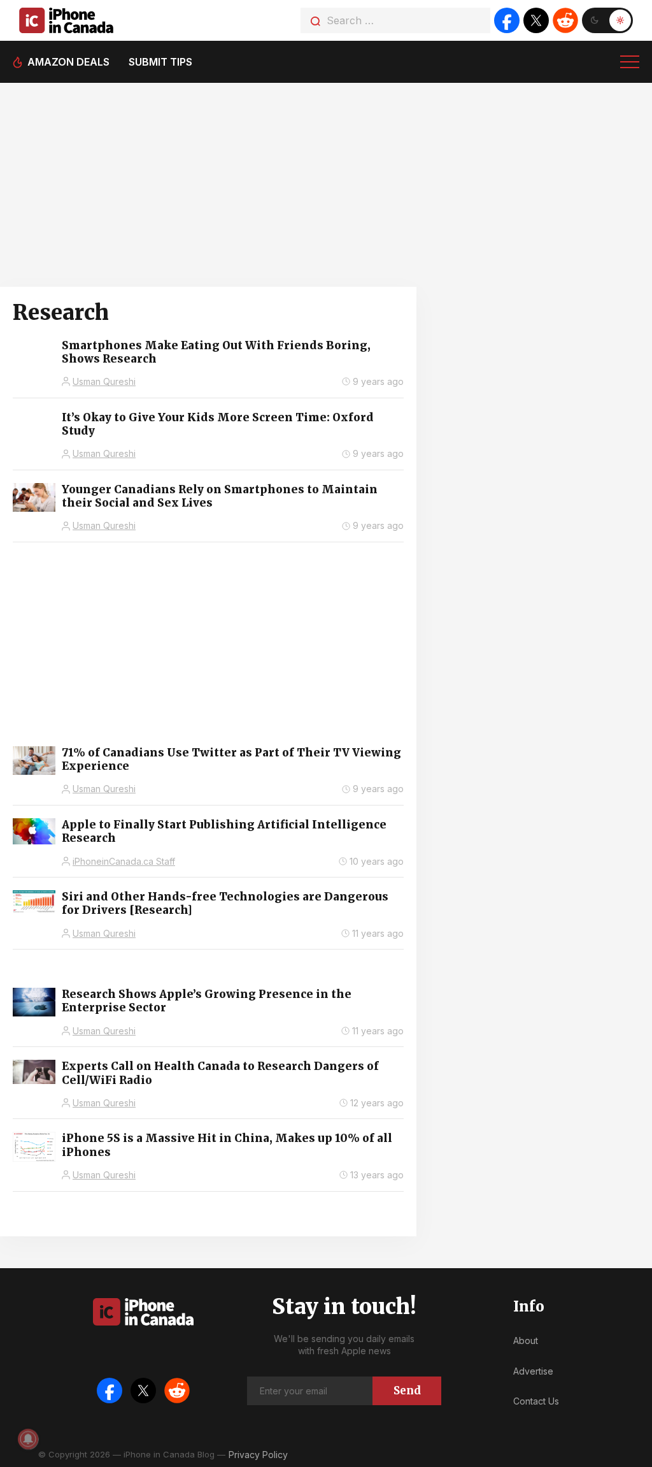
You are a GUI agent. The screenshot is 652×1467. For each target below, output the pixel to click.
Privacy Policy (258, 1454)
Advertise (533, 1371)
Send (407, 1391)
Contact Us (536, 1401)
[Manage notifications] (28, 1439)
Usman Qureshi (104, 381)
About (525, 1340)
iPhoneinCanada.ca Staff (124, 861)
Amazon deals (68, 61)
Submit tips (160, 61)
